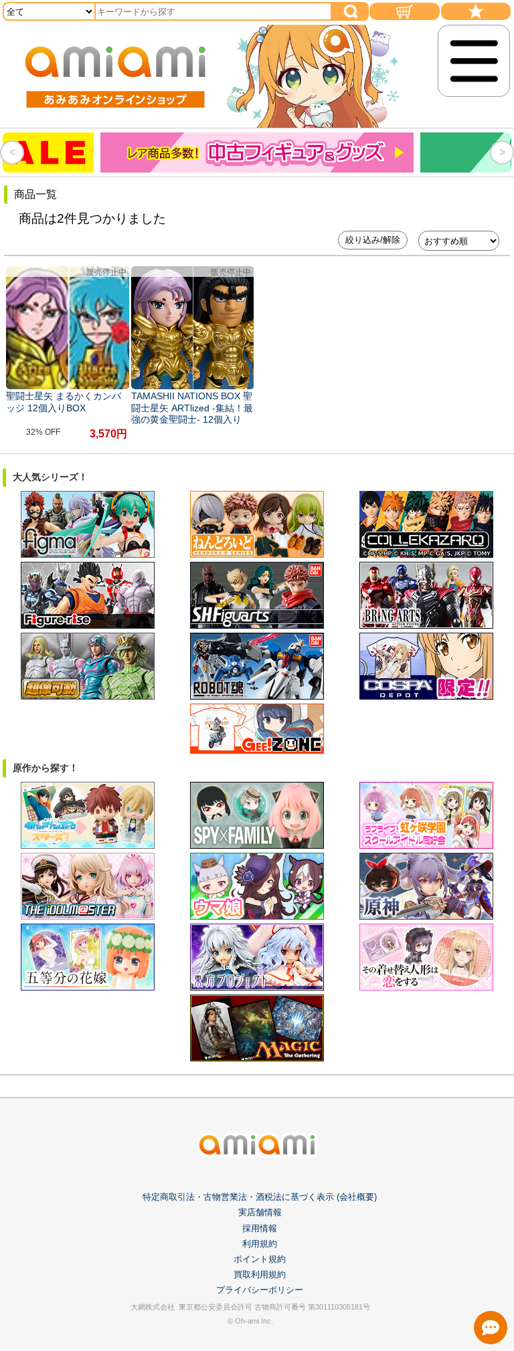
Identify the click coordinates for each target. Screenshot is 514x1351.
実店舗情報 (260, 1212)
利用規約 (259, 1244)
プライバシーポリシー (259, 1290)
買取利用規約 (260, 1274)
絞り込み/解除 (372, 240)
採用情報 (259, 1228)
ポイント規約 (260, 1259)
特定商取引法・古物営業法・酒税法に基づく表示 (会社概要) (260, 1197)
